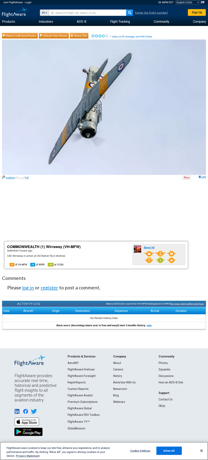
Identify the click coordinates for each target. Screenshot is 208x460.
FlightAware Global (80, 408)
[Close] (201, 450)
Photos (163, 363)
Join (149, 325)
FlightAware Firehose (81, 369)
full (27, 177)
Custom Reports (78, 388)
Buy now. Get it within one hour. (187, 303)
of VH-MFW (19, 264)
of (38, 264)
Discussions (166, 376)
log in (28, 287)
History (117, 376)
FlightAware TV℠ (79, 421)
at (56, 264)
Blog (116, 395)
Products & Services (81, 356)
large (20, 177)
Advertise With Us (124, 382)
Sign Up (197, 12)
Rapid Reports (77, 382)
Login (28, 2)
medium (10, 177)
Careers (118, 369)
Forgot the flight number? (151, 12)
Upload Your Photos (55, 35)
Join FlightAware (13, 2)
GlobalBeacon (76, 428)
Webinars (119, 401)
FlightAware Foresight (82, 376)
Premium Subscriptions (83, 401)
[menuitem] (8, 21)
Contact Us (166, 399)
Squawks (164, 369)
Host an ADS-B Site (171, 382)
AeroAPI (73, 363)
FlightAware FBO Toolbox (84, 414)
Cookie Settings (140, 450)
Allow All (169, 450)
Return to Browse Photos (21, 35)
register (49, 287)
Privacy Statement (27, 455)
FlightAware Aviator (80, 395)
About (117, 363)
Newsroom (120, 388)
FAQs (162, 406)
